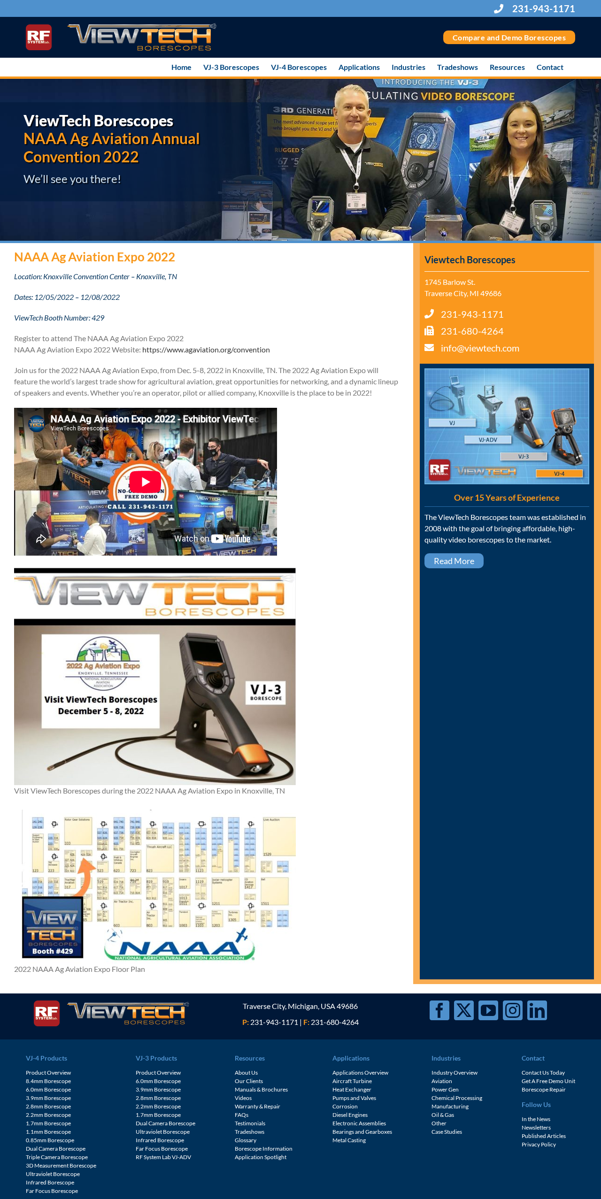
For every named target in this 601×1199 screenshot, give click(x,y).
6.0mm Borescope (48, 1089)
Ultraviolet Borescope (53, 1173)
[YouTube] (488, 1010)
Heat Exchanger (351, 1089)
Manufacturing (450, 1106)
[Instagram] (513, 1010)
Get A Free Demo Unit (548, 1080)
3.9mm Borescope (48, 1097)
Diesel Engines (350, 1114)
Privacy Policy (539, 1144)
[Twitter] (464, 1010)
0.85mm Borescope (50, 1140)
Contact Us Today (543, 1072)
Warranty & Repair (257, 1106)
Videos (243, 1097)
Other (439, 1123)
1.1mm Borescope (48, 1131)
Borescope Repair (544, 1089)
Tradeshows (249, 1131)
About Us (246, 1072)
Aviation (441, 1080)
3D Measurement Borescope (61, 1165)
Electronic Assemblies (359, 1123)
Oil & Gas (442, 1114)
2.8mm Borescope (48, 1106)
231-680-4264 (472, 330)
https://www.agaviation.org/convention (206, 349)
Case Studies (446, 1131)
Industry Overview (454, 1072)
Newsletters (536, 1127)
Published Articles (544, 1135)
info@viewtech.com (480, 347)
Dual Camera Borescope (55, 1148)
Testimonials (250, 1123)
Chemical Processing (456, 1097)
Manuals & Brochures (261, 1089)
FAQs (241, 1114)
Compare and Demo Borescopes (509, 37)
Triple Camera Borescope (57, 1157)
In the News (536, 1119)
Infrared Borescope (50, 1182)
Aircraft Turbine (352, 1080)
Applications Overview (360, 1072)
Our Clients (249, 1080)
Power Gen (445, 1089)
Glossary (245, 1140)
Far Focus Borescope (52, 1190)
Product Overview (48, 1072)
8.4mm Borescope (48, 1080)
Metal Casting (349, 1140)
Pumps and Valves (354, 1097)
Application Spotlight (260, 1157)
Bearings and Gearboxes (362, 1131)
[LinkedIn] (537, 1010)
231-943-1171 (542, 8)
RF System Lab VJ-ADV (163, 1157)
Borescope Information (264, 1148)
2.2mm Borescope (48, 1114)
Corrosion (345, 1106)
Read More (454, 561)
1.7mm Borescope (48, 1123)
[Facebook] (439, 1010)
